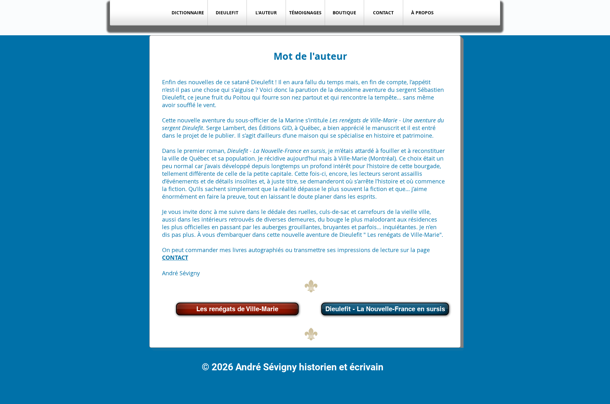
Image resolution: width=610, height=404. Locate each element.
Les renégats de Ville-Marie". (405, 234)
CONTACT (175, 258)
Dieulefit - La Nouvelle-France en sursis (276, 150)
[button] (227, 12)
